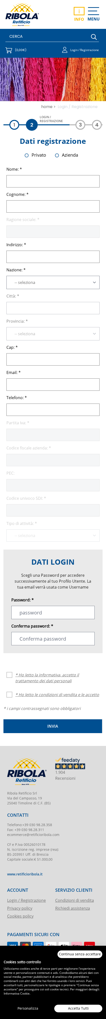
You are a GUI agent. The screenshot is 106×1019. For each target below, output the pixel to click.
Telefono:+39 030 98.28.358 (29, 824)
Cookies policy (20, 916)
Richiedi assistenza (72, 908)
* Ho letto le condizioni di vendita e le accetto (57, 694)
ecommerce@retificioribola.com (33, 834)
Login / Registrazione (26, 900)
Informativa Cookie (17, 993)
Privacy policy (19, 908)
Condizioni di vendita (74, 900)
